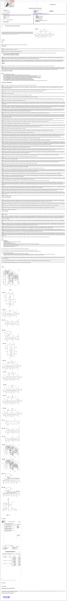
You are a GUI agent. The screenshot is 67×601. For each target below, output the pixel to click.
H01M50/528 (35, 11)
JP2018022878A (5, 597)
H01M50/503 (50, 11)
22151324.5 (9, 12)
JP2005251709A (5, 596)
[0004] (9, 596)
